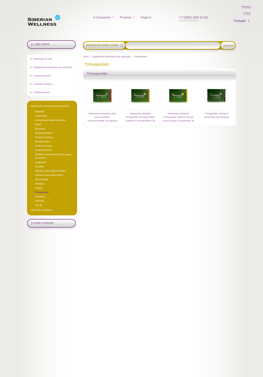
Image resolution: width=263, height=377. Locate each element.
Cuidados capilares (42, 84)
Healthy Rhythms (43, 150)
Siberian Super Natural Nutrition (50, 171)
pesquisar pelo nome (102, 45)
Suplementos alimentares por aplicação (111, 56)
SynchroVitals (41, 179)
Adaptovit (39, 111)
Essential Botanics (44, 133)
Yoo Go (38, 205)
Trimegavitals (42, 192)
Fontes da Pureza (43, 146)
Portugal (240, 20)
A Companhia (102, 17)
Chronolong (41, 116)
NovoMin (39, 166)
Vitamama (40, 196)
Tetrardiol (39, 184)
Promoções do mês (42, 59)
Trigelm (38, 188)
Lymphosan (41, 162)
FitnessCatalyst (42, 141)
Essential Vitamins (44, 137)
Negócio (146, 17)
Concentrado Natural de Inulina (50, 120)
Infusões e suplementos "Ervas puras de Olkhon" (53, 156)
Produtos (125, 17)
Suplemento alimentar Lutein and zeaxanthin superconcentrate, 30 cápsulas (102, 117)
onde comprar (44, 223)
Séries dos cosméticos (41, 210)
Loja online (41, 44)
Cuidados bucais (41, 92)
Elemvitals (40, 129)
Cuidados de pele (42, 75)
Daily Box (39, 201)
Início (86, 56)
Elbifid (38, 124)
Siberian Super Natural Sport (49, 175)
